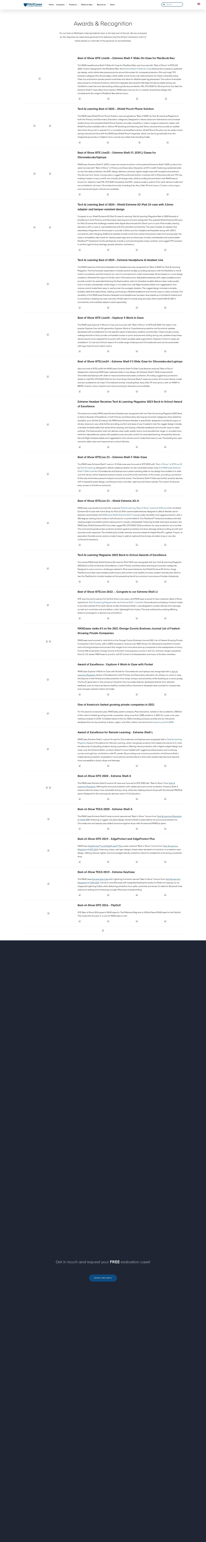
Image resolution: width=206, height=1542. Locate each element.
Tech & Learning (87, 468)
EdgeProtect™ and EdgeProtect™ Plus (105, 846)
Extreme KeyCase (100, 879)
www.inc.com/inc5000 (163, 722)
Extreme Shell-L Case (130, 603)
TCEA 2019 (94, 883)
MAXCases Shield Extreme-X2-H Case (119, 515)
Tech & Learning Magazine (101, 603)
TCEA (82, 820)
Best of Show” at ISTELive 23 (169, 464)
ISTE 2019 (93, 850)
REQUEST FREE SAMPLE (103, 1278)
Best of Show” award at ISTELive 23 (153, 508)
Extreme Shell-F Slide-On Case (137, 69)
